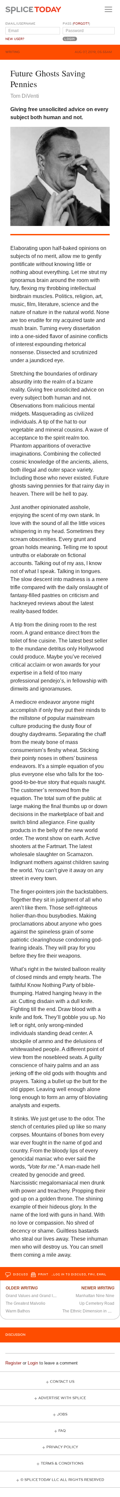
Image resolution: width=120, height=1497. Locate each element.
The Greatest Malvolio (25, 1303)
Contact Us (62, 1381)
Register (13, 1362)
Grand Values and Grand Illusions (36, 1295)
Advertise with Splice (62, 1398)
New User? (14, 39)
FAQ (62, 1430)
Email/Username (20, 24)
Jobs (62, 1414)
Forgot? (81, 24)
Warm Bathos (18, 1311)
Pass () (76, 24)
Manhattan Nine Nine (95, 1295)
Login (33, 1362)
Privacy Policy (62, 1447)
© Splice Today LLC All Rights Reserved (62, 1479)
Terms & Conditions (62, 1463)
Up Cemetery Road (96, 1303)
